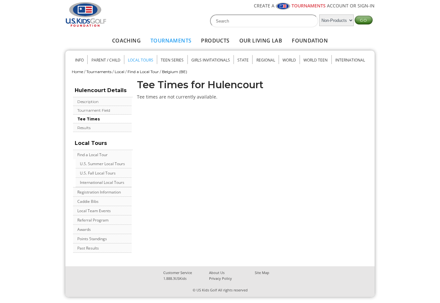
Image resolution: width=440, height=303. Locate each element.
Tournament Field (93, 110)
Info (79, 60)
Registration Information (99, 192)
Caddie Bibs (88, 201)
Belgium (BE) (174, 71)
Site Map (262, 272)
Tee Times (88, 119)
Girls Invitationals (210, 60)
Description (88, 101)
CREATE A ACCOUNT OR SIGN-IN (314, 6)
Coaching (126, 40)
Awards (84, 229)
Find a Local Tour (143, 71)
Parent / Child (105, 60)
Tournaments (170, 40)
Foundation (310, 40)
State (243, 60)
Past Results (88, 248)
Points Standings (92, 238)
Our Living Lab (260, 40)
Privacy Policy (220, 278)
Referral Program (93, 220)
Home (77, 71)
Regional (265, 60)
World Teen (315, 60)
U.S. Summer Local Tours (102, 163)
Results (84, 127)
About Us (217, 272)
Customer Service (177, 272)
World (289, 60)
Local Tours (140, 60)
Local (119, 71)
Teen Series (172, 60)
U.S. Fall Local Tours (98, 173)
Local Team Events (94, 210)
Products (215, 40)
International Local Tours (102, 182)
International (350, 60)
